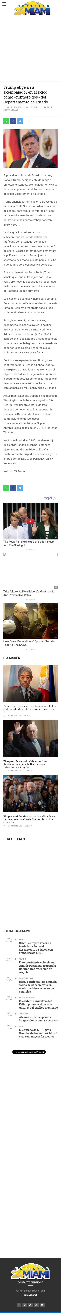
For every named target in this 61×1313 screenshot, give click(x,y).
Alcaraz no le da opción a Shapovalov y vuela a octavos (38, 1018)
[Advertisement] (30, 49)
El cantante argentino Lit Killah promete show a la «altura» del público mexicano (38, 1004)
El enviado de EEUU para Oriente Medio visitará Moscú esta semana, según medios (38, 1033)
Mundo (22, 959)
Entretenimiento (27, 998)
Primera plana (10, 110)
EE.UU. (50, 107)
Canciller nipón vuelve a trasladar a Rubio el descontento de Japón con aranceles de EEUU (29, 709)
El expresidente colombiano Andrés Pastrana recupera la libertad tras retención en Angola (25, 764)
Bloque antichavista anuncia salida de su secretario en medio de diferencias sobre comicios (29, 819)
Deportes (23, 1014)
